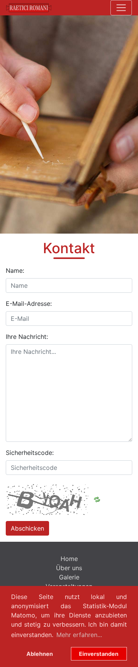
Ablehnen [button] (39, 653)
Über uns (69, 568)
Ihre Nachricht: (27, 336)
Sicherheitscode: (30, 452)
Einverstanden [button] (98, 653)
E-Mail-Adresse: (29, 303)
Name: (15, 270)
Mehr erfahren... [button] (79, 635)
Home (69, 558)
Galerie (69, 577)
